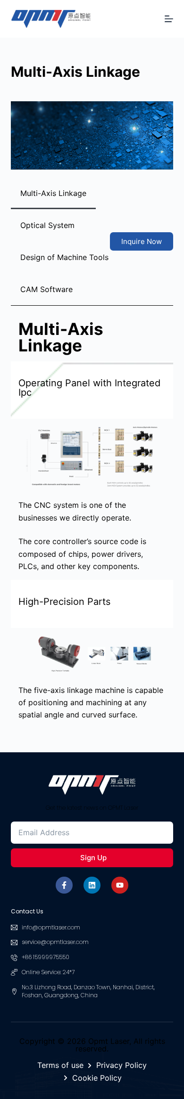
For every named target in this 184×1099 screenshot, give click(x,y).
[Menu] (169, 19)
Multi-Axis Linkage (53, 193)
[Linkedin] (92, 885)
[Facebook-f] (64, 885)
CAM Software (46, 289)
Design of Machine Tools (64, 257)
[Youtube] (119, 885)
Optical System (47, 225)
